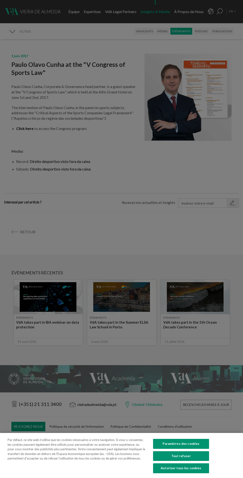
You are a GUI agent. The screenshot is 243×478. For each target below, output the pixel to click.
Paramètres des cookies (181, 444)
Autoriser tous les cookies (181, 468)
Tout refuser (181, 456)
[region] (121, 455)
